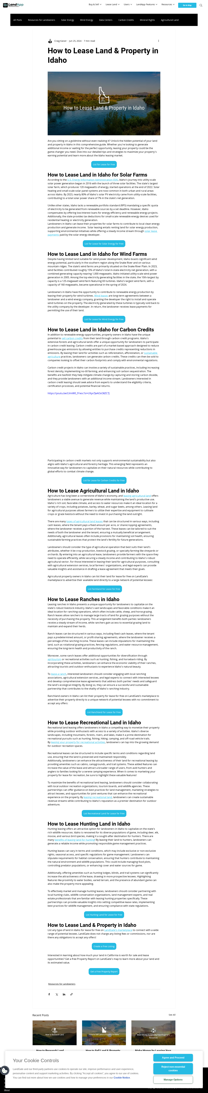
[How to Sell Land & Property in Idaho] (104, 1032)
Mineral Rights (147, 20)
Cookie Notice (122, 1077)
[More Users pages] (131, 4)
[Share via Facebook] (49, 994)
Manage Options (173, 1079)
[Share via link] (71, 994)
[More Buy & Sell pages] (100, 4)
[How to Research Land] (55, 1032)
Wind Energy (86, 20)
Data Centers (105, 20)
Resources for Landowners (41, 20)
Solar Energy (67, 20)
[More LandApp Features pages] (156, 4)
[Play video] (104, 423)
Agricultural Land (170, 20)
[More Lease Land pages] (119, 4)
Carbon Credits (126, 20)
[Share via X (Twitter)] (56, 994)
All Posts (17, 20)
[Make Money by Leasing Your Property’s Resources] (153, 1032)
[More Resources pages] (174, 4)
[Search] (200, 5)
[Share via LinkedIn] (64, 994)
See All (172, 1014)
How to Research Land (50, 1050)
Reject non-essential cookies (173, 1069)
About (7, 1090)
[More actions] (158, 41)
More (187, 20)
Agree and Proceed (173, 1057)
